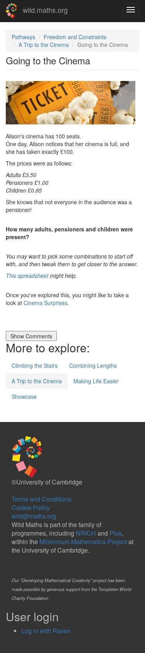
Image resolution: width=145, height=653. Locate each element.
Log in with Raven (46, 630)
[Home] (11, 11)
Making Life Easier (96, 381)
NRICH (86, 533)
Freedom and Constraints (75, 37)
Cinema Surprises (45, 303)
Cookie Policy (31, 507)
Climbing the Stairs (35, 365)
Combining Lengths (93, 365)
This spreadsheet (27, 275)
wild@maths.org (34, 516)
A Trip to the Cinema (44, 44)
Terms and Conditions (42, 498)
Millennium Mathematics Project (83, 541)
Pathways (23, 37)
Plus (115, 533)
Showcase (24, 396)
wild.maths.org (45, 10)
